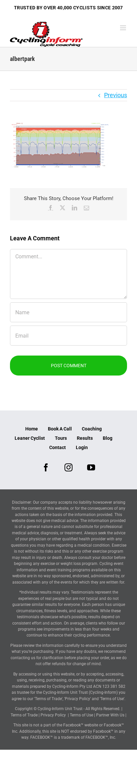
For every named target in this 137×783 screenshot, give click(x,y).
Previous (115, 95)
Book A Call (60, 428)
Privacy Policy (53, 715)
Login (82, 447)
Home (31, 428)
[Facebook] (46, 467)
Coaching (92, 428)
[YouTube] (91, 467)
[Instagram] (68, 467)
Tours (61, 438)
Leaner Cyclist (30, 438)
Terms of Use (81, 715)
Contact (57, 447)
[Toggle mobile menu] (123, 27)
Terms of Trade (24, 715)
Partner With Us (110, 715)
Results (85, 438)
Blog (107, 438)
